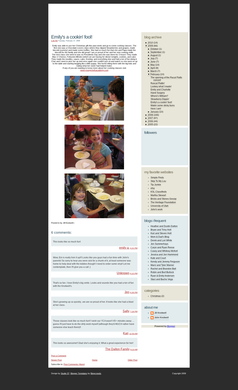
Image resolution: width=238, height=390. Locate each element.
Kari (125, 333)
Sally (126, 311)
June (152, 61)
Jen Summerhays (159, 244)
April (152, 68)
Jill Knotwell (160, 313)
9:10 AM (133, 349)
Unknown (123, 273)
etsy (153, 188)
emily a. (124, 247)
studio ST (159, 16)
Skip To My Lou (158, 181)
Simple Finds (157, 177)
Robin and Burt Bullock (162, 272)
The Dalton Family (117, 349)
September (156, 52)
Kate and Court (158, 258)
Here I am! (156, 108)
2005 (150, 124)
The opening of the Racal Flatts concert (166, 78)
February (155, 74)
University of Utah (159, 206)
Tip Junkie (156, 184)
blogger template (175, 13)
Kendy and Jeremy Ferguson (165, 261)
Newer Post (56, 360)
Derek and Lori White (161, 240)
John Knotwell (161, 317)
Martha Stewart (158, 195)
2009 (150, 46)
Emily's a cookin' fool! (71, 37)
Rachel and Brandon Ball (163, 268)
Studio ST (65, 373)
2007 (150, 118)
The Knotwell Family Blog (93, 15)
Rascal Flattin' (158, 83)
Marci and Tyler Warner (162, 265)
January (154, 111)
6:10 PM (133, 273)
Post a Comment (58, 356)
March (153, 71)
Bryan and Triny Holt (161, 229)
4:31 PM (133, 248)
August (153, 55)
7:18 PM (133, 311)
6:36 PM (133, 292)
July (152, 58)
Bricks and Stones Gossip (163, 199)
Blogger (171, 326)
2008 (150, 115)
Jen (127, 292)
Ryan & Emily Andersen (162, 275)
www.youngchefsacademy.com (94, 70)
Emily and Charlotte (161, 89)
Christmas (156, 296)
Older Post (132, 360)
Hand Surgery (158, 92)
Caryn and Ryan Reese (162, 247)
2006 (150, 121)
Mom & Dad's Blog (160, 237)
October (154, 49)
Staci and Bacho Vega (162, 279)
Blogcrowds (96, 373)
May (152, 65)
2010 (150, 42)
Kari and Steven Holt (161, 233)
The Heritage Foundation (163, 202)
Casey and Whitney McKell (164, 251)
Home (94, 360)
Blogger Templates (78, 373)
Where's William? (159, 96)
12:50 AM (133, 334)
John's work (157, 209)
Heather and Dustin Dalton (164, 226)
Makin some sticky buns (163, 105)
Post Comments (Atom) (74, 364)
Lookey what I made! (161, 86)
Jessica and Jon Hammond (164, 254)
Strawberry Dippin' (160, 99)
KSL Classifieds (159, 191)
